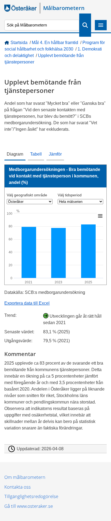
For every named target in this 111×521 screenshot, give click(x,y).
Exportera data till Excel (27, 303)
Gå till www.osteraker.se (28, 506)
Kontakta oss (17, 487)
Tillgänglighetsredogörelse (31, 496)
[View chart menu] (100, 216)
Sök (85, 25)
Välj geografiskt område (27, 195)
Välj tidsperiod (70, 195)
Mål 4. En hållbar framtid (55, 42)
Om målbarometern (24, 477)
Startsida (19, 42)
